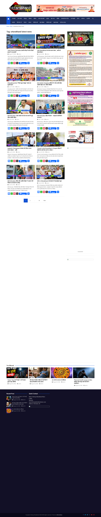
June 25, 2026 (12, 184)
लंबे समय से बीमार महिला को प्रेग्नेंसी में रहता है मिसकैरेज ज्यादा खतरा (38, 380)
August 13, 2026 (12, 54)
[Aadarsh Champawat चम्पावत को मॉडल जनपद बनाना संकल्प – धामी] (21, 139)
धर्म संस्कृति (73, 18)
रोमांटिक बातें (35, 22)
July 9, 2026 (41, 86)
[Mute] (89, 44)
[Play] (69, 44)
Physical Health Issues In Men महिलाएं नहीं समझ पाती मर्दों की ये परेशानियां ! (83, 381)
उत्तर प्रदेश (20, 18)
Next (45, 200)
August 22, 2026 (12, 383)
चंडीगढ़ (35, 18)
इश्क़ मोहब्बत (42, 22)
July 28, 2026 (41, 54)
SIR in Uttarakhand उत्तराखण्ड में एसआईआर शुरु (49, 181)
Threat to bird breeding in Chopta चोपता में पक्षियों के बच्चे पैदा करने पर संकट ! (49, 149)
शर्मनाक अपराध (63, 22)
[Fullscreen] (91, 44)
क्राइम (47, 18)
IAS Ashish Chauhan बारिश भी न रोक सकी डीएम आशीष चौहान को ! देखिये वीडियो (49, 84)
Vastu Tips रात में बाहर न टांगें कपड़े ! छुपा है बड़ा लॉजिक (19, 397)
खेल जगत (53, 18)
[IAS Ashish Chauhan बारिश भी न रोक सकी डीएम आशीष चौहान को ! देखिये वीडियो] (50, 74)
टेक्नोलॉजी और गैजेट (65, 18)
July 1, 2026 (41, 119)
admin (19, 54)
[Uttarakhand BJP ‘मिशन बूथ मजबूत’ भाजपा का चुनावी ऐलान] (21, 74)
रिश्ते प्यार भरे (19, 22)
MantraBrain (59, 514)
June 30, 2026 (12, 152)
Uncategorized (40, 45)
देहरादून (25, 18)
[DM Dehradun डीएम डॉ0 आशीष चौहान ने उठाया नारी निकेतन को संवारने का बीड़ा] (21, 172)
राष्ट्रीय (13, 22)
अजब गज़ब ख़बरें (41, 18)
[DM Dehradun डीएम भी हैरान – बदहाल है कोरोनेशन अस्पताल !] (50, 107)
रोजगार (25, 22)
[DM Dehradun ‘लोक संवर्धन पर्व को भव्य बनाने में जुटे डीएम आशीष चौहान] (21, 107)
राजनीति (88, 18)
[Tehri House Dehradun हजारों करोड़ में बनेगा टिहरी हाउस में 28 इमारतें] (21, 41)
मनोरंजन (83, 18)
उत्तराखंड (13, 18)
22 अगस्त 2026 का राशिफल (59, 380)
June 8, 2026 (41, 183)
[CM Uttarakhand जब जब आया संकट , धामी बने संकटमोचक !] (50, 41)
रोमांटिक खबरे (48, 22)
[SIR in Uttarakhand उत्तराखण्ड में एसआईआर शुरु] (50, 172)
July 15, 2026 (12, 86)
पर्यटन (78, 18)
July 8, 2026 (11, 119)
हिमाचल (30, 18)
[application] (80, 39)
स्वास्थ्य (30, 22)
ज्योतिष (58, 18)
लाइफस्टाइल (55, 22)
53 (39, 200)
